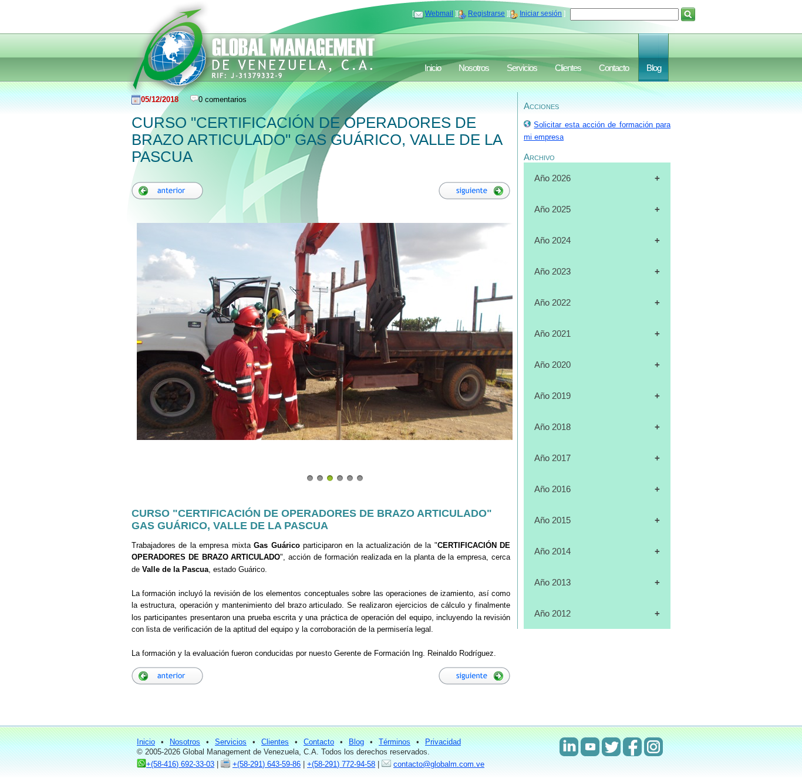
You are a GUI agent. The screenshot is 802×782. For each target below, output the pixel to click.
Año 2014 (552, 551)
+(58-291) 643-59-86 (266, 764)
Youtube (590, 746)
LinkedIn (569, 746)
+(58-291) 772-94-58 (341, 764)
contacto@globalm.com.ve (438, 764)
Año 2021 (552, 333)
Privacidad (443, 741)
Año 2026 (552, 178)
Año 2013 (552, 582)
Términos (394, 741)
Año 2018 (552, 427)
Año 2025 (552, 209)
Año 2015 (552, 520)
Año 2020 (552, 365)
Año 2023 (552, 271)
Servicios (522, 68)
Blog (653, 68)
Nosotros (474, 68)
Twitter (611, 746)
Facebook (632, 746)
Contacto (614, 68)
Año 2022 (552, 302)
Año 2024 (552, 240)
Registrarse (486, 13)
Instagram (653, 746)
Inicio (432, 68)
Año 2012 (552, 613)
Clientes (568, 68)
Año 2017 (552, 458)
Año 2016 (552, 489)
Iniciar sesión (541, 13)
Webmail (439, 13)
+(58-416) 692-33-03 (180, 764)
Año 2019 (552, 396)
